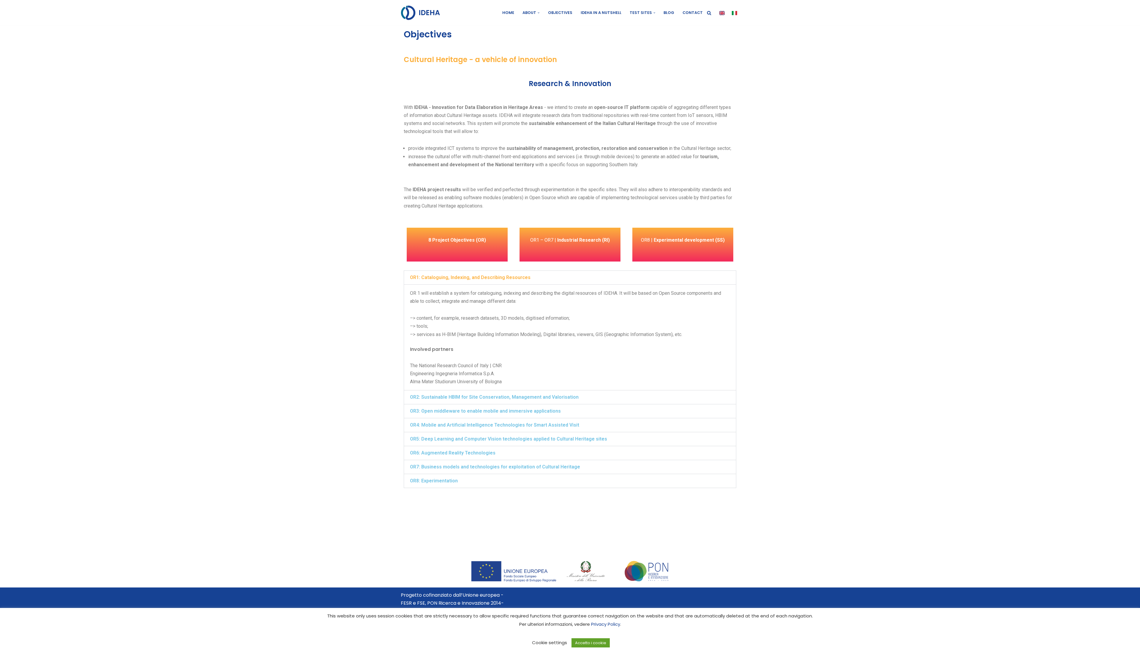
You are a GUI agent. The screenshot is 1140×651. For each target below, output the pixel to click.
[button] (538, 13)
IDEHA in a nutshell (601, 12)
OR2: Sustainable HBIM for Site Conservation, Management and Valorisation (494, 397)
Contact (693, 12)
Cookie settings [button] (549, 642)
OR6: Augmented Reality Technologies (452, 453)
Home (508, 12)
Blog (669, 12)
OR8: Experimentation (434, 481)
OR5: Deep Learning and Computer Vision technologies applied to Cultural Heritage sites (508, 439)
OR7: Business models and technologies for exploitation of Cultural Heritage (495, 467)
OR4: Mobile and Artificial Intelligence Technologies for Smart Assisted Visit (494, 425)
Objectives (560, 12)
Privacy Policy (605, 624)
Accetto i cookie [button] (590, 643)
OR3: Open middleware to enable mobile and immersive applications (485, 411)
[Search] (709, 13)
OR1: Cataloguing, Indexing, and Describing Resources (470, 277)
